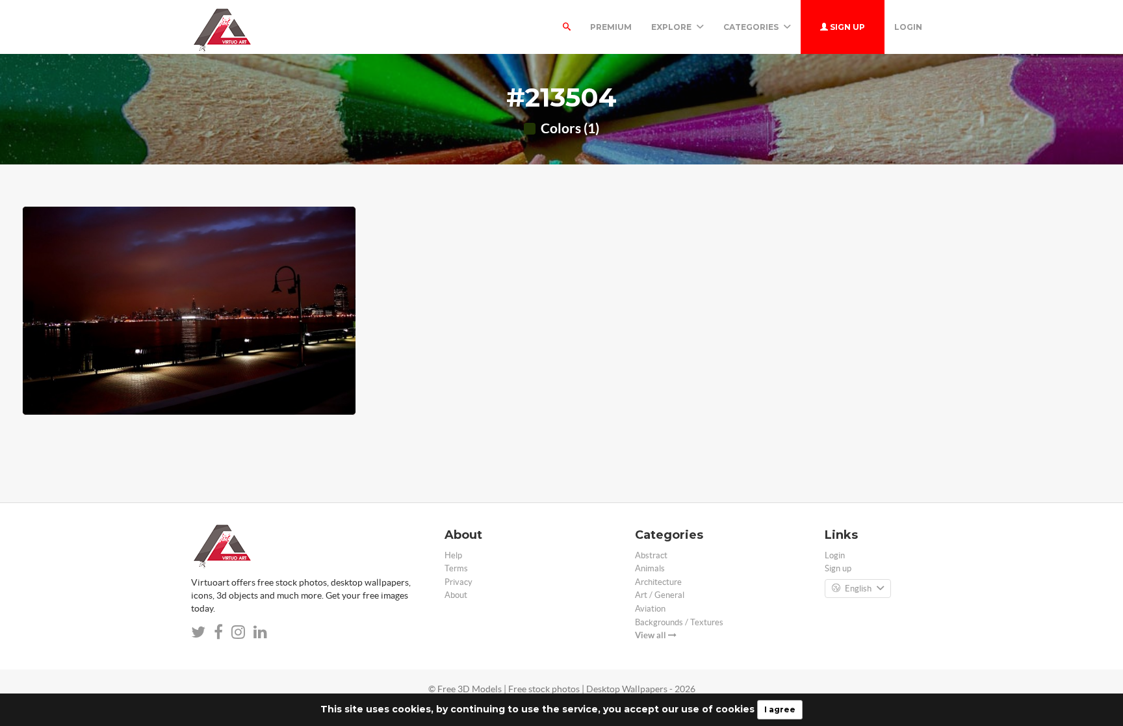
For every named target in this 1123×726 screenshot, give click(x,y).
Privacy (458, 582)
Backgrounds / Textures (679, 622)
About (456, 595)
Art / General (659, 595)
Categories (752, 27)
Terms (456, 568)
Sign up (846, 27)
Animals (650, 568)
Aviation (650, 609)
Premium (611, 27)
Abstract (651, 555)
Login (908, 27)
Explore (672, 27)
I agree (779, 709)
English (858, 588)
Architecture (658, 582)
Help (453, 555)
